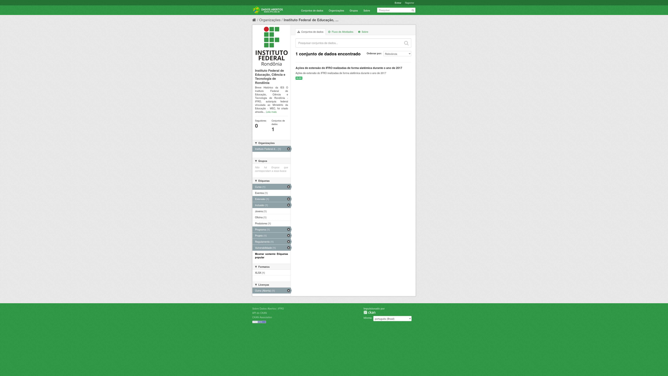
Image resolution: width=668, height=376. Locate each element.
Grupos (354, 10)
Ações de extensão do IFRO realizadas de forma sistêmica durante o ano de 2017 (349, 68)
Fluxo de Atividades (342, 31)
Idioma (368, 317)
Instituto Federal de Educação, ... (311, 19)
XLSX (299, 78)
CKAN (369, 312)
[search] (406, 43)
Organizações (336, 10)
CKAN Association (262, 317)
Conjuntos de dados (312, 10)
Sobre (366, 10)
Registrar (409, 2)
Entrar (398, 2)
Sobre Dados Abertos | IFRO (268, 308)
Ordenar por (374, 53)
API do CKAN (259, 313)
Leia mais (271, 111)
